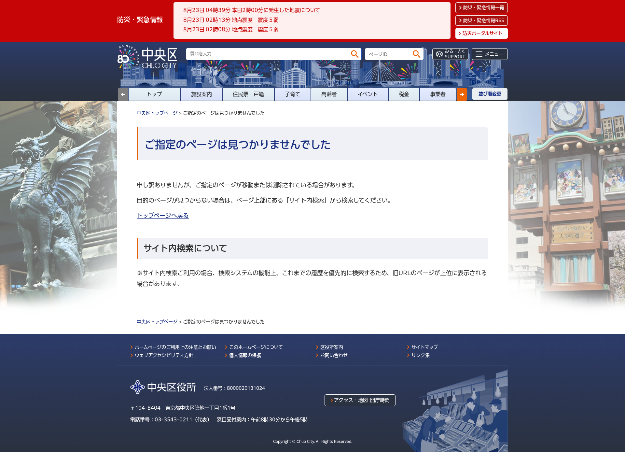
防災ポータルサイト (483, 33)
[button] (462, 94)
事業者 (438, 94)
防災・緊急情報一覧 (483, 7)
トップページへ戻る (163, 216)
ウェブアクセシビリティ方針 (164, 355)
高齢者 (329, 94)
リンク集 (420, 355)
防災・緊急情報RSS (483, 20)
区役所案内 (331, 347)
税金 (404, 94)
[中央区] (149, 57)
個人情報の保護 (245, 355)
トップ (154, 94)
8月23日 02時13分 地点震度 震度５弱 (231, 19)
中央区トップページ (157, 113)
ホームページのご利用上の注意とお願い (175, 347)
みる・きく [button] (455, 54)
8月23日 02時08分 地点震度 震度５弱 (231, 29)
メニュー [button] (494, 54)
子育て (292, 94)
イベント (368, 94)
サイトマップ (424, 347)
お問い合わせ (334, 355)
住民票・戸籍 (248, 94)
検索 (355, 54)
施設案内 (201, 94)
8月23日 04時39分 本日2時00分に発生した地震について (251, 10)
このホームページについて (256, 347)
